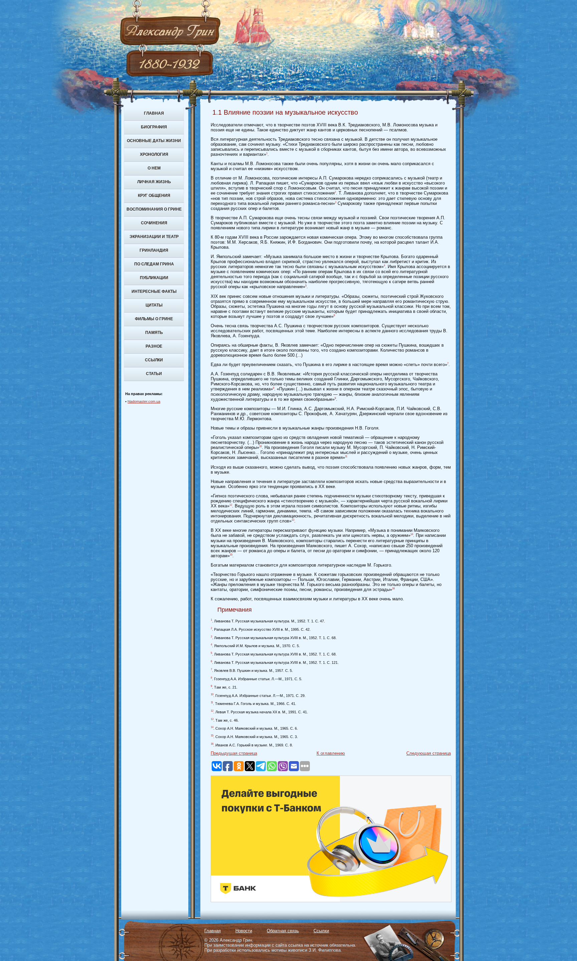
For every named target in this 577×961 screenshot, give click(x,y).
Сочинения (154, 223)
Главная (154, 113)
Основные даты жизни (154, 140)
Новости (243, 930)
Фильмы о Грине (154, 319)
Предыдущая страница (234, 753)
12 (230, 504)
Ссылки (154, 360)
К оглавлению (331, 753)
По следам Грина (154, 264)
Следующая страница (428, 753)
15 (231, 554)
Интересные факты (154, 291)
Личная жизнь (154, 181)
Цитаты (154, 305)
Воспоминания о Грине (154, 209)
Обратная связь (283, 930)
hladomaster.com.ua (144, 401)
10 (260, 446)
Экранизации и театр (154, 236)
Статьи (154, 373)
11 (346, 456)
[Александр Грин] (288, 57)
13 (293, 519)
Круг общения (154, 195)
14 (411, 534)
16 (393, 588)
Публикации (154, 277)
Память (154, 332)
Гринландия (154, 250)
